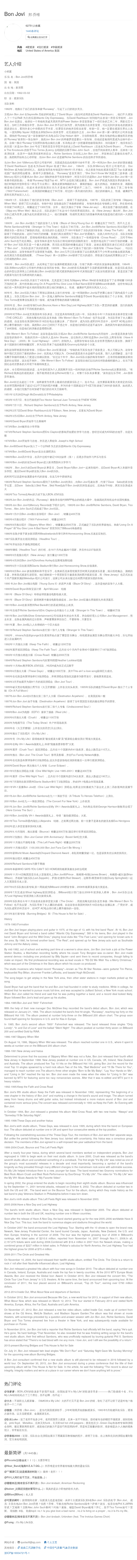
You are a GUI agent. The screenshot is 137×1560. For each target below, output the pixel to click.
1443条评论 (32, 31)
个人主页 (51, 1542)
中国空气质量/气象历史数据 (62, 1547)
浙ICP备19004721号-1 (17, 1553)
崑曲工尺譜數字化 (30, 1547)
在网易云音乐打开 (38, 37)
